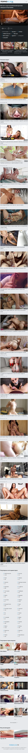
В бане (20, 31)
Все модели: (13, 722)
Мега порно (6, 35)
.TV (14, 745)
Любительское (6, 33)
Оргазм (14, 31)
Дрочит (14, 35)
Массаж (16, 33)
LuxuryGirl (5, 37)
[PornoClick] (11, 1)
